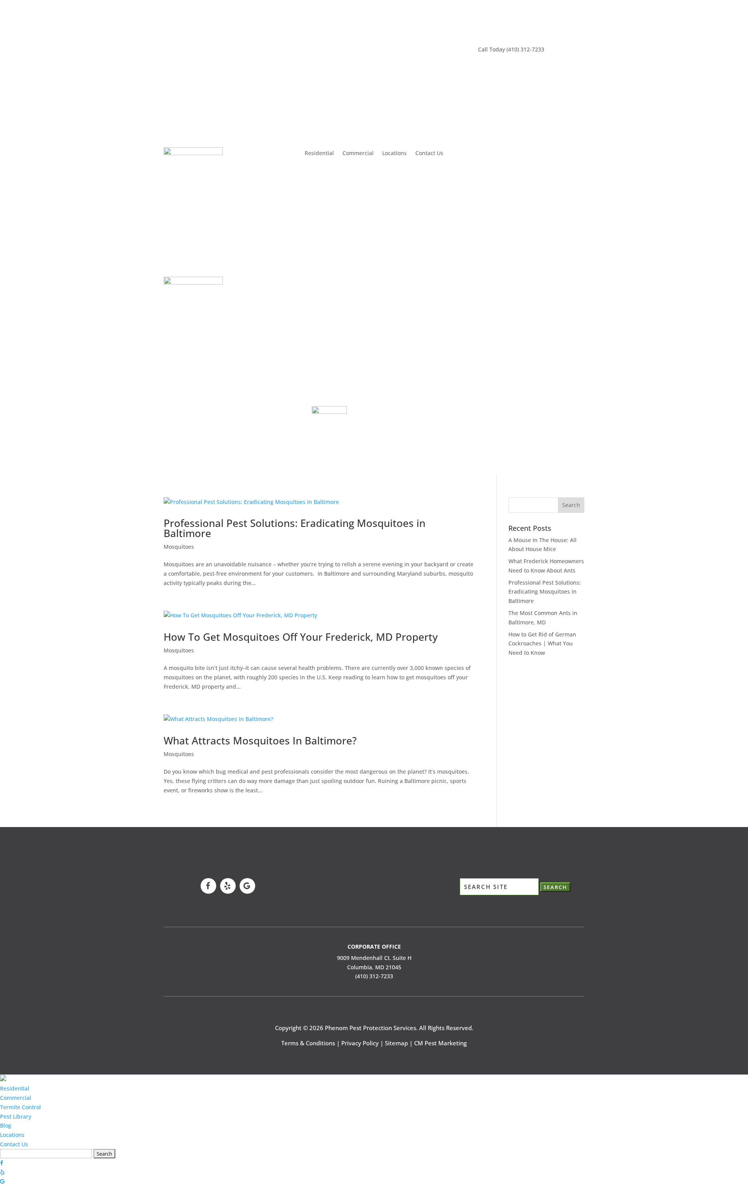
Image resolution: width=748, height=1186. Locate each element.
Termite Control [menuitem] (20, 1107)
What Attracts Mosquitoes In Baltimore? (260, 741)
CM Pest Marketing (440, 1043)
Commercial (358, 153)
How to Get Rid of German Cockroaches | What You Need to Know (542, 644)
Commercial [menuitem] (15, 1097)
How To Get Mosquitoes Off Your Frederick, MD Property (301, 637)
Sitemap (396, 1043)
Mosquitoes (179, 546)
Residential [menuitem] (14, 1088)
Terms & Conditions (308, 1043)
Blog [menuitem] (5, 1125)
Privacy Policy (360, 1043)
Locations (394, 153)
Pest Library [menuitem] (15, 1116)
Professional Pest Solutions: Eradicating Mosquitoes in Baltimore (294, 528)
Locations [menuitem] (12, 1134)
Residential (319, 153)
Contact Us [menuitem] (14, 1144)
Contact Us (429, 153)
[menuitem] (3, 1079)
